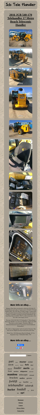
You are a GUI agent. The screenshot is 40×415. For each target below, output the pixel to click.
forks (31, 382)
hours (21, 365)
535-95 (10, 365)
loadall (21, 389)
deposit (10, 369)
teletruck (31, 375)
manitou (12, 374)
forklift (13, 381)
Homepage (21, 400)
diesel (32, 365)
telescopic (23, 375)
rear (28, 390)
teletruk (29, 385)
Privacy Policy (21, 408)
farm (32, 390)
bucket (11, 389)
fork (27, 364)
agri (22, 392)
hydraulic (31, 371)
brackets (13, 377)
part (11, 361)
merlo (26, 368)
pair (32, 369)
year (20, 382)
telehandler (15, 385)
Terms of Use (20, 411)
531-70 (16, 365)
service (16, 371)
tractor (23, 361)
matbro (22, 378)
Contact (21, 405)
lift (18, 393)
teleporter (23, 371)
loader (17, 368)
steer (16, 362)
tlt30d (30, 362)
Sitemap (21, 402)
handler (25, 382)
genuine (29, 378)
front (10, 371)
